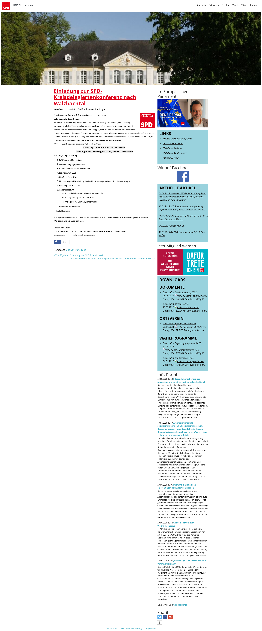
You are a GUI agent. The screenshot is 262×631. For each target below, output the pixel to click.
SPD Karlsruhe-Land (76, 249)
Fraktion (226, 5)
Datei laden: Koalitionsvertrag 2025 (179, 292)
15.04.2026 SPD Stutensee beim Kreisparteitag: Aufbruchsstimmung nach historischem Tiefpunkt (182, 208)
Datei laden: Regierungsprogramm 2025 (182, 343)
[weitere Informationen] (160, 623)
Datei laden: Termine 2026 (175, 303)
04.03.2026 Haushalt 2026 (171, 225)
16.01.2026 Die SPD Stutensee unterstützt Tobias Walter (182, 234)
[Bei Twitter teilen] (159, 617)
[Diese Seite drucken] (66, 242)
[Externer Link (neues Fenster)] (182, 262)
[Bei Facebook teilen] (57, 242)
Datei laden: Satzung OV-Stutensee (179, 323)
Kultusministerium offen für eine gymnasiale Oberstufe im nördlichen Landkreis (112, 258)
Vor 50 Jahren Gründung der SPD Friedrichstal (79, 255)
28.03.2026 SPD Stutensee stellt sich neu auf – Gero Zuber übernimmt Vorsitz (183, 218)
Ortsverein (214, 5)
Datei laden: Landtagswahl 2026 (178, 357)
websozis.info (180, 604)
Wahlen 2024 (239, 5)
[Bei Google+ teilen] (170, 617)
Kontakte (254, 5)
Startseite (201, 5)
